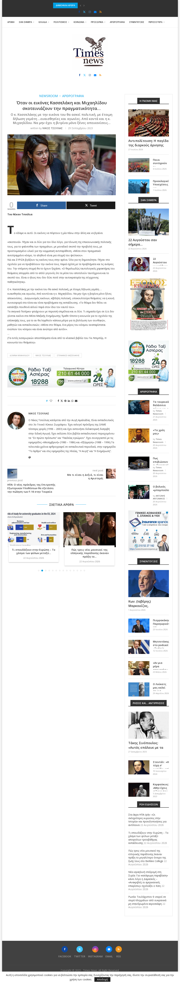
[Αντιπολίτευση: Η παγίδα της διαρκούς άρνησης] (148, 122)
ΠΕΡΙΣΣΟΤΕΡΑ (155, 22)
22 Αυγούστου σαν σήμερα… (142, 242)
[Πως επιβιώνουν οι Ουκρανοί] (138, 464)
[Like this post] (53, 400)
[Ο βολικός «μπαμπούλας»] (138, 492)
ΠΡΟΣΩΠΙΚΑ (97, 22)
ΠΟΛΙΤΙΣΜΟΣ (60, 22)
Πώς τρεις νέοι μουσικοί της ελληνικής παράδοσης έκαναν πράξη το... (89, 553)
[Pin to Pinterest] (65, 400)
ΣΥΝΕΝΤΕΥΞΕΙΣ (136, 22)
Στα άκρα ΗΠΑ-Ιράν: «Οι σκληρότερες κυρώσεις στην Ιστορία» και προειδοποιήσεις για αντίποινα (147, 820)
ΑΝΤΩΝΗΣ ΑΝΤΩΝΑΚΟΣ (159, 497)
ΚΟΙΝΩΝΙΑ (79, 22)
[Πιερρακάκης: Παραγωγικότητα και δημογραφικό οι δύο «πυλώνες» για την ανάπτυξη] (138, 626)
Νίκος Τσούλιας (43, 355)
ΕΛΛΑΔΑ (43, 22)
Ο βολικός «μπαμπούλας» (161, 488)
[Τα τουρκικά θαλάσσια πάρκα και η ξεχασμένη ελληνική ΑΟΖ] (138, 407)
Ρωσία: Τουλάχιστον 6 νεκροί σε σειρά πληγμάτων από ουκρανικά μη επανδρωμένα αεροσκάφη (147, 900)
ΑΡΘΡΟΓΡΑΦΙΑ (117, 22)
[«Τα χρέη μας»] (138, 435)
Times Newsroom (158, 412)
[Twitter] (84, 12)
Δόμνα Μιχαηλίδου (20, 355)
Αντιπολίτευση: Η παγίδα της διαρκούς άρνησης (148, 143)
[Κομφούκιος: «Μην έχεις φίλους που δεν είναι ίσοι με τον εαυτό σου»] (138, 790)
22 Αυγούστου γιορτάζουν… (161, 262)
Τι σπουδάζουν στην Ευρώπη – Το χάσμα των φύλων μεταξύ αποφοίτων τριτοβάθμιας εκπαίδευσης (106, 5)
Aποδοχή (102, 979)
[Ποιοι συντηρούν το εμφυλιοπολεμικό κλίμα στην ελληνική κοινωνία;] (138, 165)
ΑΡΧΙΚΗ (10, 22)
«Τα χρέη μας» (159, 431)
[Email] (95, 12)
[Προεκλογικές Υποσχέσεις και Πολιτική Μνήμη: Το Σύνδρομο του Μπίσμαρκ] (138, 186)
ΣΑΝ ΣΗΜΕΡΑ (25, 22)
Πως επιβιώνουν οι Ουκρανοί (161, 462)
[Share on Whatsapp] (72, 400)
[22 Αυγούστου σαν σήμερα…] (148, 222)
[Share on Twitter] (61, 400)
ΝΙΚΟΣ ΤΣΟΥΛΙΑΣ (52, 128)
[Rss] (100, 12)
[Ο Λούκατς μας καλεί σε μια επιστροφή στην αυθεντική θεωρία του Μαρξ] (138, 689)
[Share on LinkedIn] (69, 400)
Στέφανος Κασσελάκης (68, 355)
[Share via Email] (76, 400)
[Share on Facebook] (58, 400)
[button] (80, 5)
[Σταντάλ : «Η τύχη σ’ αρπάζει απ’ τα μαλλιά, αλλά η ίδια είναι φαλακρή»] (138, 767)
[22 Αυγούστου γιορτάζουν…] (138, 264)
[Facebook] (79, 12)
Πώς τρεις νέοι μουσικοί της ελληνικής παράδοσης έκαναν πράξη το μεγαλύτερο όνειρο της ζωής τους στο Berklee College (147, 856)
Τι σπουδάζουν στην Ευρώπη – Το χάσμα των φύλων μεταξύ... (33, 551)
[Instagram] (90, 12)
